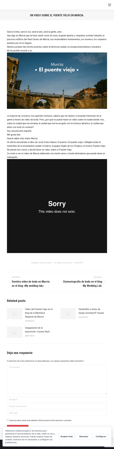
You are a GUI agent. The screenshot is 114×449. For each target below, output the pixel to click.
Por (63, 263)
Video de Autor (46, 263)
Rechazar (83, 436)
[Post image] (14, 313)
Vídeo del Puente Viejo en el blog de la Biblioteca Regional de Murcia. (39, 313)
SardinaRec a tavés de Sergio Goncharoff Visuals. (91, 311)
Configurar (101, 436)
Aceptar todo (66, 436)
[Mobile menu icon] (109, 5)
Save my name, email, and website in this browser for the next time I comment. (40, 420)
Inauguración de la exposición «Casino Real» (37, 330)
